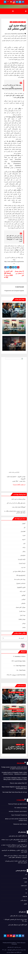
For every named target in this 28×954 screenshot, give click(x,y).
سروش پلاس (24, 900)
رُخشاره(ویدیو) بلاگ (20, 575)
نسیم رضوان (24, 885)
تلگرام (25, 904)
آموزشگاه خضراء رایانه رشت (18, 507)
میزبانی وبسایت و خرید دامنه (18, 499)
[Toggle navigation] (13, 11)
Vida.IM (25, 897)
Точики (19, 800)
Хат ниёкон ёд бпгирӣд (20, 808)
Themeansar (14, 944)
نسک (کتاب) (22, 611)
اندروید (23, 539)
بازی (24, 543)
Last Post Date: (20, 675)
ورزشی (23, 623)
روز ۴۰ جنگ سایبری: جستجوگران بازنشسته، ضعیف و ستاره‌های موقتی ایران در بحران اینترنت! (14, 846)
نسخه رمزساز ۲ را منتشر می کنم (19, 273)
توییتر (25, 882)
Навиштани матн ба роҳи (20, 824)
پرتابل (19, 22)
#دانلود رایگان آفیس (15, 38)
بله (26, 893)
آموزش (23, 523)
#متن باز (12, 40)
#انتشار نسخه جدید (10, 36)
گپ (26, 874)
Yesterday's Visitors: (19, 656)
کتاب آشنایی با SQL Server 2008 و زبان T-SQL (8, 274)
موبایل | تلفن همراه (20, 607)
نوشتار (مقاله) (15, 22)
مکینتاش (23, 603)
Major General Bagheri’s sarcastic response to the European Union (14, 788)
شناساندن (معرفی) (20, 583)
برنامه (22, 22)
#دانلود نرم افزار (7, 38)
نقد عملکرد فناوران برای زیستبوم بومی (16, 311)
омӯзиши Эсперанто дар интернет (18, 811)
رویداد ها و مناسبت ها (19, 579)
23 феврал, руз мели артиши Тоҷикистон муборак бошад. (16, 819)
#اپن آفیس (20, 36)
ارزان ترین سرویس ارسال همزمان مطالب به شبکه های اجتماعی (14, 512)
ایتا (26, 889)
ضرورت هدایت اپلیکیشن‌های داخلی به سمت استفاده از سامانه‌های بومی (14, 329)
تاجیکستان (22, 555)
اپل (24, 22)
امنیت (24, 535)
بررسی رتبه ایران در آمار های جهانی (18, 916)
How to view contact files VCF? (18, 783)
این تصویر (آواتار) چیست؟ (19, 485)
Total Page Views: (20, 666)
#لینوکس (17, 40)
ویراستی (25, 878)
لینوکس (23, 599)
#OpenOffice (14, 34)
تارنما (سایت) (22, 563)
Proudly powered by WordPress (9, 943)
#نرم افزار (8, 40)
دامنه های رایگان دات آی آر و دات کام (16, 503)
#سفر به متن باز (22, 40)
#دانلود (3, 36)
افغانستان (23, 531)
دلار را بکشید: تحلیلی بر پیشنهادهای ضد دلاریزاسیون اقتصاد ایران (14, 748)
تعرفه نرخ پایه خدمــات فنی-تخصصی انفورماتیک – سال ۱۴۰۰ (15, 920)
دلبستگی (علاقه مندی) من (19, 571)
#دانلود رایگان (23, 38)
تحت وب (23, 567)
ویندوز (11, 22)
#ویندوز (3, 40)
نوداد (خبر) (22, 615)
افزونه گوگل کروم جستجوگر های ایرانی (17, 925)
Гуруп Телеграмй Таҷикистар (19, 815)
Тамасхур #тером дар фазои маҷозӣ (17, 804)
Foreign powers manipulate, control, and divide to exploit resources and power (14, 768)
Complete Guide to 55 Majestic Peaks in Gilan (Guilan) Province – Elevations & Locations (14, 773)
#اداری (16, 36)
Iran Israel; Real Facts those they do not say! (14, 792)
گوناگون (23, 595)
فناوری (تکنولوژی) (21, 587)
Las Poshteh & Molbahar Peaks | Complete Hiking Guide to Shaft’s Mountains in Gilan (15, 779)
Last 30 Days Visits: (19, 661)
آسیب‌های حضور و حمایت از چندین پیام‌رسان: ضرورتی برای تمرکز (16, 862)
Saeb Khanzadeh (20, 287)
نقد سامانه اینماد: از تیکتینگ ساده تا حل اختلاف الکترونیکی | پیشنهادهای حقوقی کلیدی (15, 856)
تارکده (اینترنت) (21, 559)
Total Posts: (21, 670)
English (19, 763)
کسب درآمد (22, 591)
